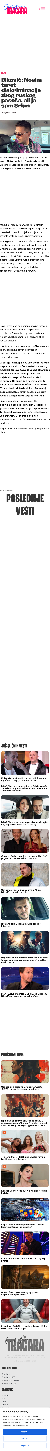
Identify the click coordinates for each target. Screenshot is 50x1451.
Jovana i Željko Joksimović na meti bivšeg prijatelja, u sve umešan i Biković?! (24, 857)
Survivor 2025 (8, 1377)
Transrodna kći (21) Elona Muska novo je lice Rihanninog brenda (23, 1158)
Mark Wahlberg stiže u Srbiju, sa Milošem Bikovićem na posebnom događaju (24, 995)
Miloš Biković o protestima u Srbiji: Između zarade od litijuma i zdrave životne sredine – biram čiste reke (24, 788)
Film (3, 1399)
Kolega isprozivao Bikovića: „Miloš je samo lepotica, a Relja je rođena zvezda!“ (24, 779)
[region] (25, 1429)
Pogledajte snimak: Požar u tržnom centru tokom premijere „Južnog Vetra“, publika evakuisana (24, 960)
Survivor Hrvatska (10, 1380)
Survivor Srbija (9, 1384)
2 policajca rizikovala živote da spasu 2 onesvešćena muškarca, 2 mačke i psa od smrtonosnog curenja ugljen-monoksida (24, 1123)
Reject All (25, 1445)
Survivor (6, 1374)
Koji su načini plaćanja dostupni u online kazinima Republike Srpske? (22, 1226)
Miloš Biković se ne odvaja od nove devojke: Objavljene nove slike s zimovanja (24, 823)
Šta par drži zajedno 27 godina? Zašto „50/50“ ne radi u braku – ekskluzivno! (22, 1088)
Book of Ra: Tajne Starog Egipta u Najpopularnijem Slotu (19, 1293)
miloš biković (7, 491)
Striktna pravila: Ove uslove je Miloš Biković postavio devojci (21, 891)
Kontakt (5, 1396)
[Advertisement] (25, 44)
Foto (4, 1402)
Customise (25, 1439)
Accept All (25, 1432)
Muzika (5, 1405)
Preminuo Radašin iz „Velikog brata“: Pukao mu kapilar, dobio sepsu (24, 1327)
